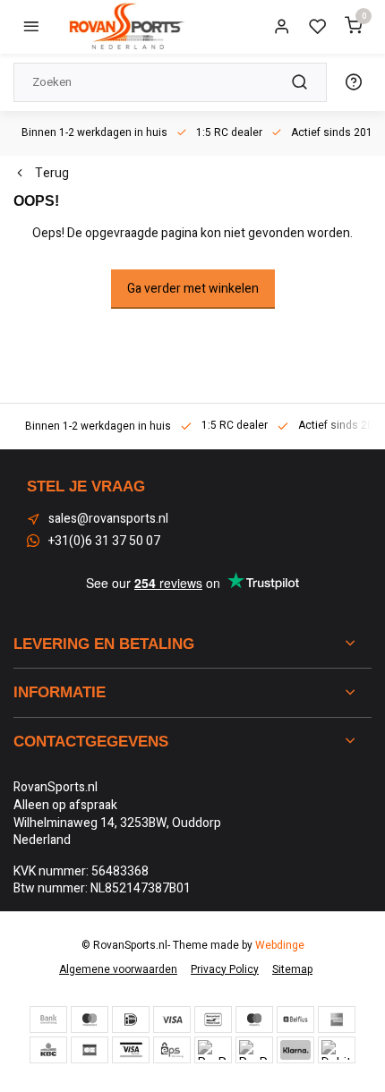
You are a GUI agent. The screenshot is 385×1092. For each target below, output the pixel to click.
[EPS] (172, 1050)
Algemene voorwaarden (118, 969)
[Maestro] (254, 1019)
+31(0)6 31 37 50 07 (104, 541)
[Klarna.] (295, 1050)
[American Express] (336, 1019)
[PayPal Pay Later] (254, 1050)
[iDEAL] (131, 1019)
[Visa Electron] (131, 1050)
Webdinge (279, 945)
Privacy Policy (225, 969)
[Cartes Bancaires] (89, 1050)
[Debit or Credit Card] (336, 1050)
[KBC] (48, 1050)
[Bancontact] (213, 1019)
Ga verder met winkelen (193, 288)
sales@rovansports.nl (108, 519)
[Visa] (172, 1019)
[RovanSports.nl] (125, 27)
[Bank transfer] (48, 1019)
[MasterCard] (89, 1019)
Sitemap (292, 969)
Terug (52, 174)
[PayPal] (213, 1050)
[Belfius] (295, 1019)
